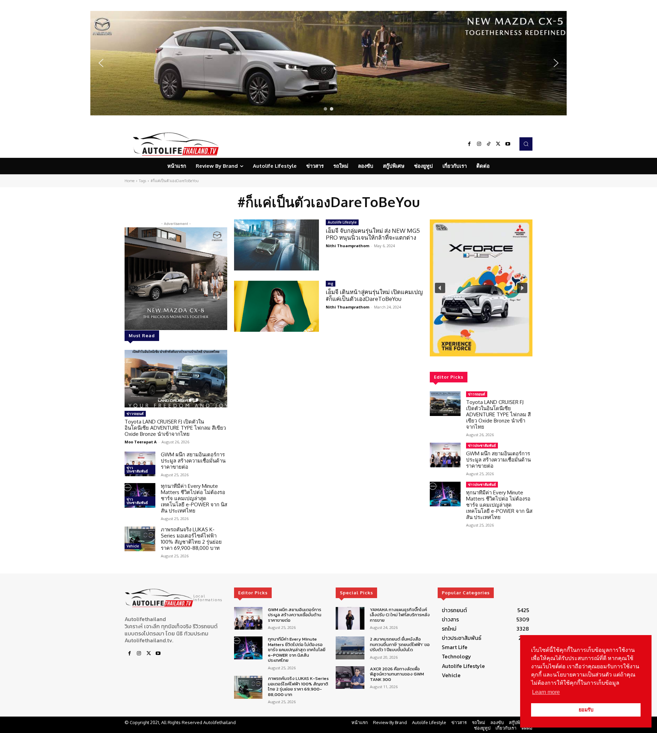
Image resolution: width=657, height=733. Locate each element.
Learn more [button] (546, 692)
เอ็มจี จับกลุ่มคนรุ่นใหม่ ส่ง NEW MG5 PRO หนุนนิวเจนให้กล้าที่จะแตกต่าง (373, 234)
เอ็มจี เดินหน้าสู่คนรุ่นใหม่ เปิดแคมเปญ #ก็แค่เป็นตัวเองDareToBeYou (374, 295)
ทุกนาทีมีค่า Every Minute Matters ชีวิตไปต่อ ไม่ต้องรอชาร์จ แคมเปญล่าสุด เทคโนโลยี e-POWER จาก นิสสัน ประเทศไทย (194, 498)
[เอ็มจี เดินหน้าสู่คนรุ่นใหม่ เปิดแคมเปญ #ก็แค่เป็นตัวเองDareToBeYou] (276, 306)
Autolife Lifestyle (342, 222)
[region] (328, 63)
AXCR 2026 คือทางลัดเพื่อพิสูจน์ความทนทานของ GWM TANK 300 (397, 674)
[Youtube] (508, 144)
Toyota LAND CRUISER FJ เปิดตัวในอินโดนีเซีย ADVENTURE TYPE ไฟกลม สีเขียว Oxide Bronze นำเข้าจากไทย (175, 427)
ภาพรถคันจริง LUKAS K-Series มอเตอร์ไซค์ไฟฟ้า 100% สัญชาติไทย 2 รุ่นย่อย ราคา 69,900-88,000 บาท (191, 538)
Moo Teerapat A (141, 441)
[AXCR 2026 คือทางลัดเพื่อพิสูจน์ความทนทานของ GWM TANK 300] (350, 677)
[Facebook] (469, 144)
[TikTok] (488, 144)
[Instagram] (479, 144)
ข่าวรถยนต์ (135, 413)
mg (330, 283)
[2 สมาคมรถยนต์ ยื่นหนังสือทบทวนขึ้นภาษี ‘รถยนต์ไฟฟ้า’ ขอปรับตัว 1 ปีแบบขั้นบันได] (350, 647)
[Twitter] (498, 144)
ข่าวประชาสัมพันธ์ (137, 469)
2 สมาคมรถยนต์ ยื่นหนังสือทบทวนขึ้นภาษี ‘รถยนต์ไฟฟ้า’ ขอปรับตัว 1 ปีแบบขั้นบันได (400, 644)
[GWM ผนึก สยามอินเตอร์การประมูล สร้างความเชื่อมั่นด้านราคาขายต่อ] (140, 464)
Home (129, 180)
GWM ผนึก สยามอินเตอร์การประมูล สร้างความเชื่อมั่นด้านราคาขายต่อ (193, 460)
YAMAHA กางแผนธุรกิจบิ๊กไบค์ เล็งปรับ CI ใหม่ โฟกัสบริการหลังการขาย (400, 614)
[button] (328, 63)
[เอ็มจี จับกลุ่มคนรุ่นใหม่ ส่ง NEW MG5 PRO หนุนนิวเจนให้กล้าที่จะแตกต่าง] (276, 244)
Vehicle (133, 546)
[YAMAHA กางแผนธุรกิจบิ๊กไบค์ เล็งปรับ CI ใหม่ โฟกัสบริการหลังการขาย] (350, 618)
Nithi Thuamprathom (347, 245)
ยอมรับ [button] (586, 709)
